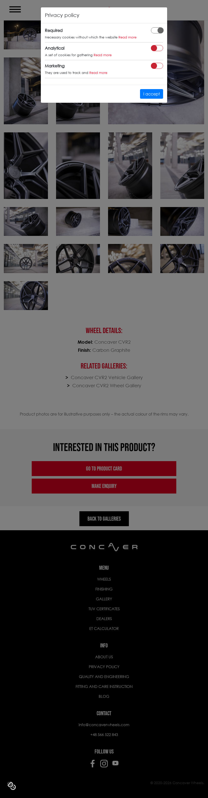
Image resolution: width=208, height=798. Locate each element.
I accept (151, 93)
